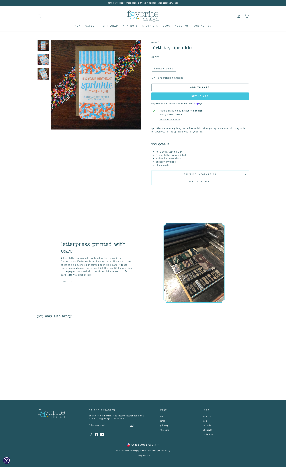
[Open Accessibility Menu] (6, 460)
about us (182, 26)
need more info (200, 181)
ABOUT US (67, 281)
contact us (202, 26)
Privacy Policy (164, 450)
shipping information (200, 174)
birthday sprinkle (164, 68)
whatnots (130, 26)
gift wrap (110, 26)
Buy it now (200, 96)
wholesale (207, 430)
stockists (150, 26)
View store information (170, 119)
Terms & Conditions (148, 450)
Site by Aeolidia (143, 456)
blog (166, 26)
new (78, 26)
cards (90, 26)
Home (154, 42)
